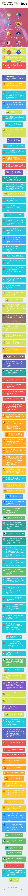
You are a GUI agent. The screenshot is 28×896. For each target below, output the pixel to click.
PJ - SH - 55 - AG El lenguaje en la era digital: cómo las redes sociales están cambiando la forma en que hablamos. (15, 525)
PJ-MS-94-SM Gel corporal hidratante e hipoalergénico (15, 118)
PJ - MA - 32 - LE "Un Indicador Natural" (13, 694)
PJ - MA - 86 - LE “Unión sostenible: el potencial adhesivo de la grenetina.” (15, 328)
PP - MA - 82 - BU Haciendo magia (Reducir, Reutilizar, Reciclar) (14, 343)
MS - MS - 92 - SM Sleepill (15, 124)
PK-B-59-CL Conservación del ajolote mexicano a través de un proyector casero (15, 104)
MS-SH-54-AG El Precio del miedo (15, 533)
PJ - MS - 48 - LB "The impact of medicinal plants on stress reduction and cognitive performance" (15, 580)
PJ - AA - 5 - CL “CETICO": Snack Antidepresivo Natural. (14, 841)
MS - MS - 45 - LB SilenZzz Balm (15, 145)
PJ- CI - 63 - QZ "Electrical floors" (15, 485)
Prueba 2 (15, 879)
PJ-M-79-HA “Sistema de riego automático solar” (13, 350)
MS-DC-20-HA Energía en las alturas (15, 754)
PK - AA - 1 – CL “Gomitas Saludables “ (15, 859)
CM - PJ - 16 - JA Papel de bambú (15, 772)
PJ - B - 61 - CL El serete (15, 496)
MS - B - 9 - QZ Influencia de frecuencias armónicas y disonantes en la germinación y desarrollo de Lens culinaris (15, 816)
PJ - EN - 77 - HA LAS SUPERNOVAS (15, 356)
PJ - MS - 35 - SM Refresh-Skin (15, 670)
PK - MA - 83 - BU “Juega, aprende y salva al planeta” (15, 336)
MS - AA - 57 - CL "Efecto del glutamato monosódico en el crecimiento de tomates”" (13, 510)
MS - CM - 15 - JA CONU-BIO (15, 778)
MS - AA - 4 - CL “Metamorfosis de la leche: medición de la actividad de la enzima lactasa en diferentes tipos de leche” (15, 662)
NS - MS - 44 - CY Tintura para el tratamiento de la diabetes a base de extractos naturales (15, 872)
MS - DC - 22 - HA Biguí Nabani (15, 865)
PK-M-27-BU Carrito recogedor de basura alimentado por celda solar (14, 77)
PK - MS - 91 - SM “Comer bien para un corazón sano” (15, 286)
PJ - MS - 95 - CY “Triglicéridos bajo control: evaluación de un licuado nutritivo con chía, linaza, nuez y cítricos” (15, 270)
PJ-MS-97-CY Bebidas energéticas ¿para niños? (14, 261)
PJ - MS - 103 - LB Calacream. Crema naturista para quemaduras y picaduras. (15, 207)
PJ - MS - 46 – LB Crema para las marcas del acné (14, 598)
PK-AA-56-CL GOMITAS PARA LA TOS (15, 517)
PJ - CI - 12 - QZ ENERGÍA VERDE (15, 801)
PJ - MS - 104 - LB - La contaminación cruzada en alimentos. (15, 200)
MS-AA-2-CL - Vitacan (15, 852)
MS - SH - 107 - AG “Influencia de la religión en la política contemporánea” (14, 372)
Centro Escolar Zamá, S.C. (13, 887)
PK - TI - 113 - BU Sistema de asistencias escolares (13, 708)
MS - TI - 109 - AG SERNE (15, 172)
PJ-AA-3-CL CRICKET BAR (15, 847)
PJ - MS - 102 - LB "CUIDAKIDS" (15, 214)
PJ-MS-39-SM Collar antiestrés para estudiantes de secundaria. (15, 152)
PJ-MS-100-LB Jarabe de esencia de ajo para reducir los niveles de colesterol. (15, 230)
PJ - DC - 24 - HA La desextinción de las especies (15, 743)
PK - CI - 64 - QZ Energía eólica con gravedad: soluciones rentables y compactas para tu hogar (14, 471)
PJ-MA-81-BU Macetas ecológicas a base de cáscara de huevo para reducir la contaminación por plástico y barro (15, 132)
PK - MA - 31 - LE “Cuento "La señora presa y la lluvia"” (15, 701)
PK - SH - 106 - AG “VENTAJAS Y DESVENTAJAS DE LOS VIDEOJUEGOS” (15, 178)
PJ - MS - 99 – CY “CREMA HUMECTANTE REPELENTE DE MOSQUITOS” (13, 248)
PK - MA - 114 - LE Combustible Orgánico (13, 676)
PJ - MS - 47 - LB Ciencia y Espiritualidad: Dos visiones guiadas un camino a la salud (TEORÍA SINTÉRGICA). (15, 589)
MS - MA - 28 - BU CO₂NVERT (15, 714)
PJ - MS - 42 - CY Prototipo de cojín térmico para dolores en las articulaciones (14, 617)
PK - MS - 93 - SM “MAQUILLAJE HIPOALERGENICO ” (14, 279)
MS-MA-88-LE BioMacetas (15, 299)
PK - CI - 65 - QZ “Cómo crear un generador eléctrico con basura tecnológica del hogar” (14, 85)
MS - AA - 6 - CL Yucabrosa (15, 834)
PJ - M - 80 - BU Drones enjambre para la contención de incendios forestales (14, 363)
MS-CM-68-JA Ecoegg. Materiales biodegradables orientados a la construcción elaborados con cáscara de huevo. (15, 442)
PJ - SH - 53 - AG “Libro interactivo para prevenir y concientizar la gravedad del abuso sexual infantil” (15, 540)
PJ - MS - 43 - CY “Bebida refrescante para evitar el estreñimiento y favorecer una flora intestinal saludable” (15, 607)
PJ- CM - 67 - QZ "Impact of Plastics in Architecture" (15, 451)
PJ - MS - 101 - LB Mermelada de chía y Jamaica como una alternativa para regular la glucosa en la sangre (15, 222)
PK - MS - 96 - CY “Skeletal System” (15, 379)
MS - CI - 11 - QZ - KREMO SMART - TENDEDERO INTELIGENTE (14, 807)
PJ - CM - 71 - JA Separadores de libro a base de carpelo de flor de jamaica (15, 415)
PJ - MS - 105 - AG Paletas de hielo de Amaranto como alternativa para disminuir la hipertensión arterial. (15, 186)
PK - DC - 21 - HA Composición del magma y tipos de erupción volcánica (15, 166)
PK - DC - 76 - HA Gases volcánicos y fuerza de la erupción (15, 392)
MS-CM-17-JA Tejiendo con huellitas (15, 767)
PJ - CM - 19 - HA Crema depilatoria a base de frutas (15, 761)
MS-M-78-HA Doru (15, 140)
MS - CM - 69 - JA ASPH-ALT (15, 434)
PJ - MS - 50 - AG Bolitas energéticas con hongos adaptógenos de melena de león (15, 562)
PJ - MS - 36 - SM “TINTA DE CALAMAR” (13, 653)
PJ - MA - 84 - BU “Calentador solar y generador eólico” (15, 385)
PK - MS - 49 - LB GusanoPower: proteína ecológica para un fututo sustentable (14, 571)
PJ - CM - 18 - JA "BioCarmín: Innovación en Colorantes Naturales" (15, 159)
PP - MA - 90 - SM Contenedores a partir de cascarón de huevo (14, 293)
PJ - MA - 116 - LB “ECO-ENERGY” (15, 193)
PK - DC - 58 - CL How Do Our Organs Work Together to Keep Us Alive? (15, 479)
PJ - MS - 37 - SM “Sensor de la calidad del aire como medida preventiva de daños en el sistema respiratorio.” (14, 644)
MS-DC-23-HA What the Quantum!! (15, 749)
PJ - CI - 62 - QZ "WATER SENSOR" (15, 490)
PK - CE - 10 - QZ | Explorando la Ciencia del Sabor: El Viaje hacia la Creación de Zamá (14, 317)
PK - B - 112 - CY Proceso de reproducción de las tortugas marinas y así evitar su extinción (14, 239)
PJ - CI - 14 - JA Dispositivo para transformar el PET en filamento (14, 784)
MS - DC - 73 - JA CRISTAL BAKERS (15, 399)
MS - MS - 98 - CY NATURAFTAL (14, 255)
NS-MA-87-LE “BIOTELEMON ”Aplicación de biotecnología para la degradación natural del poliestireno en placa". (15, 307)
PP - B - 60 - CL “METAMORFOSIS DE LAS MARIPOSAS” (15, 502)
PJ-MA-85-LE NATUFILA (15, 111)
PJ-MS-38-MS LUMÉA (15, 636)
